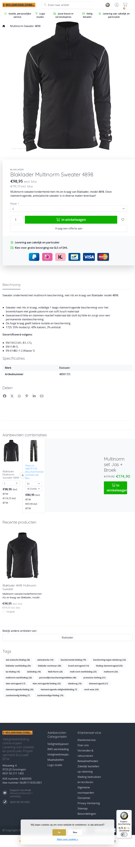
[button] (116, 5)
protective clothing (94, 677)
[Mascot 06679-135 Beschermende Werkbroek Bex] (33, 451)
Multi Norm (55, 671)
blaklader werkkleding (18, 665)
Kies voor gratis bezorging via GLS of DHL (41, 248)
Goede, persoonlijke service (20, 15)
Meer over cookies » (67, 839)
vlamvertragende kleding (19, 689)
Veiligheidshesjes (58, 754)
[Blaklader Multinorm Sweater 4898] (11, 451)
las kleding (13, 671)
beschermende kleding (73, 659)
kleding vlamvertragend (109, 665)
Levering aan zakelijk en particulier (116, 15)
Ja (59, 832)
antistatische (45, 659)
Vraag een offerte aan (68, 228)
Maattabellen (55, 760)
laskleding (34, 671)
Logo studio (40, 15)
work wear (91, 689)
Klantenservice (87, 740)
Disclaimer (84, 798)
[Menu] (130, 812)
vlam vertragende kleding (47, 683)
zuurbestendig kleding (18, 695)
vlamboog (75, 683)
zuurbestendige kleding (50, 695)
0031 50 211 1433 (13, 773)
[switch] (124, 834)
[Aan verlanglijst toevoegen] (123, 220)
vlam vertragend (15, 683)
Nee (75, 832)
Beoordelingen (87, 814)
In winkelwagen (73, 219)
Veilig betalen (88, 15)
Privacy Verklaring (89, 803)
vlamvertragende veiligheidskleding (59, 689)
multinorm (111, 671)
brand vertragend (78, 665)
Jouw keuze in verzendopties (64, 15)
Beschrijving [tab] (11, 284)
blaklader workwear (49, 665)
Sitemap (83, 808)
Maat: (14, 203)
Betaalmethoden (88, 761)
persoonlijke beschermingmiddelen (57, 677)
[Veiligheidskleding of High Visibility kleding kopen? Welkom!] (21, 5)
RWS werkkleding (58, 749)
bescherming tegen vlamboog (109, 659)
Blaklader (17, 169)
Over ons (83, 745)
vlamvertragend (98, 683)
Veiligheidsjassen (58, 744)
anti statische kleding (18, 659)
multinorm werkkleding (19, 677)
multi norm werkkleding (83, 671)
